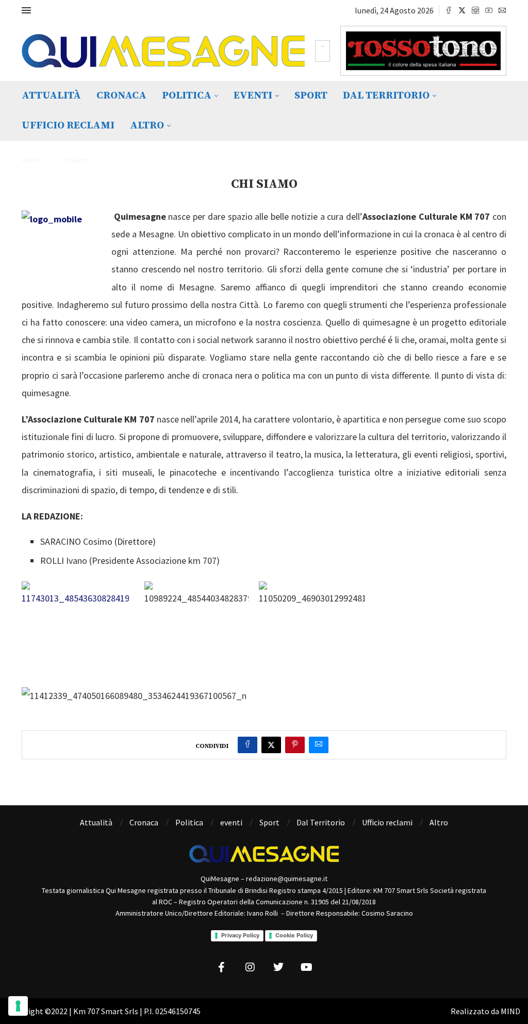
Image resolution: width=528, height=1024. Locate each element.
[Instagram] (475, 10)
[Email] (502, 10)
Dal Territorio (386, 95)
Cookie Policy (294, 935)
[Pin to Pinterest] (295, 745)
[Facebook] (448, 10)
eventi (253, 95)
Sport (310, 95)
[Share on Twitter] (271, 745)
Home (30, 160)
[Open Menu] (26, 10)
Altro (147, 125)
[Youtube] (489, 10)
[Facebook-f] (221, 967)
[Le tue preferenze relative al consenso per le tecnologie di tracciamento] (18, 1006)
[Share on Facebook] (247, 745)
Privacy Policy (240, 935)
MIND (510, 1011)
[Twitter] (462, 10)
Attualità (51, 95)
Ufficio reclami (68, 125)
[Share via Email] (318, 745)
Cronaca (121, 95)
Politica (186, 95)
